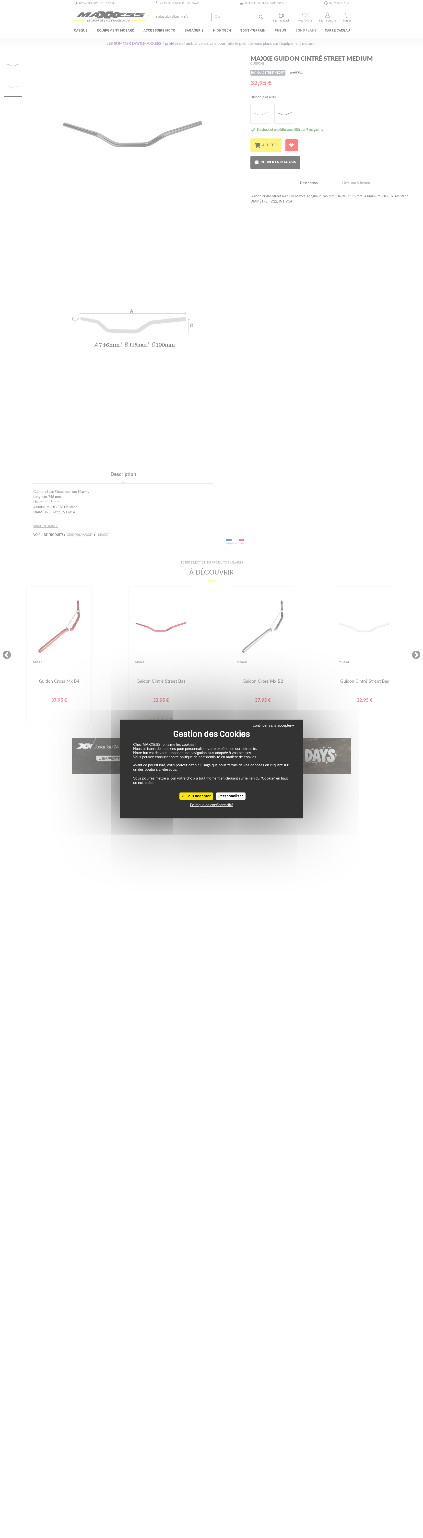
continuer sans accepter (272, 725)
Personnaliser (230, 796)
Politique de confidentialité (211, 805)
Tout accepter (198, 796)
